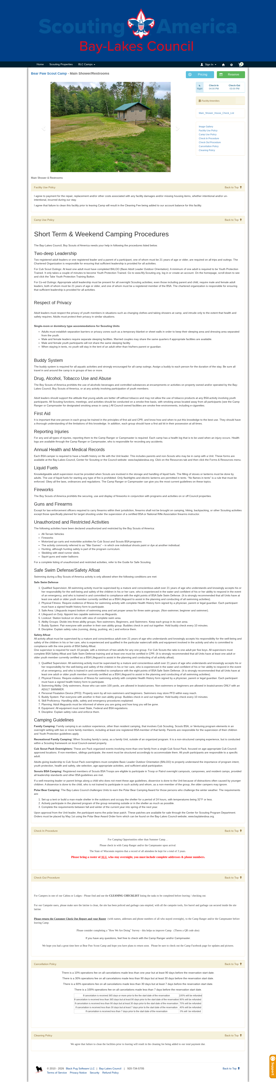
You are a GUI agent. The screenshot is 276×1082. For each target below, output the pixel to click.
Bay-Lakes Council (110, 1068)
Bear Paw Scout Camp (49, 73)
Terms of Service (57, 1072)
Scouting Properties (61, 64)
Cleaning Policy (207, 150)
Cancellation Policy (209, 146)
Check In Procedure (209, 138)
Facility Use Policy (208, 130)
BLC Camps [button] (85, 64)
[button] (209, 64)
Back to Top (232, 187)
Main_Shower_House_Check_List (216, 113)
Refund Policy (110, 1072)
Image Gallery (206, 126)
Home (40, 64)
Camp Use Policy (207, 134)
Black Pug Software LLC (80, 1068)
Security (94, 1072)
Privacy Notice (78, 1072)
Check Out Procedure (210, 142)
